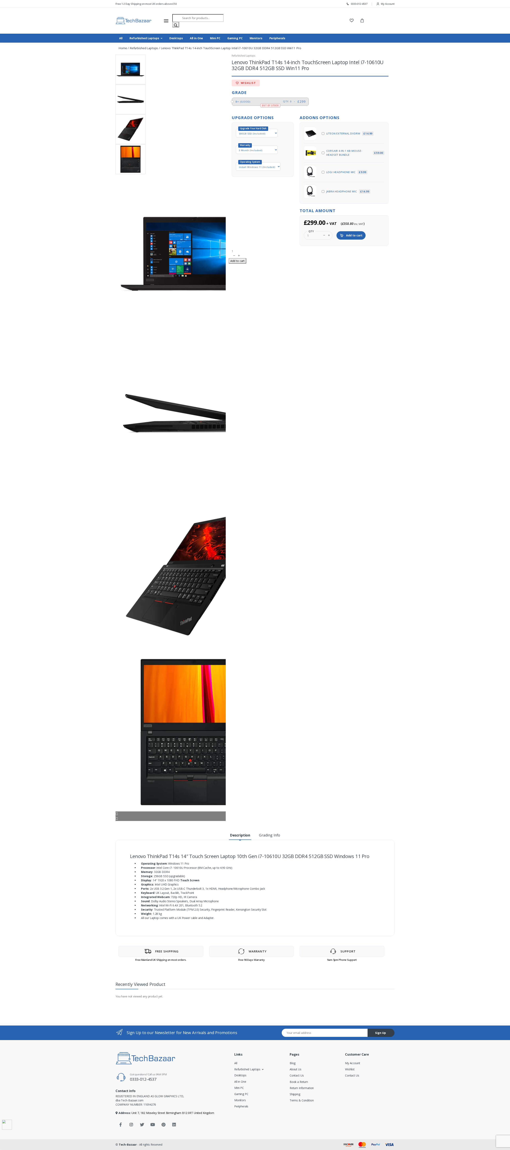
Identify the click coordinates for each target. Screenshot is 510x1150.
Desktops (176, 38)
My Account (387, 4)
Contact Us (297, 1075)
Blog (292, 1063)
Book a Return (299, 1082)
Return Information (302, 1088)
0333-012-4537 (358, 4)
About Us (295, 1069)
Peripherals (277, 38)
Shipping (295, 1094)
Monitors (256, 38)
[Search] (175, 24)
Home (123, 48)
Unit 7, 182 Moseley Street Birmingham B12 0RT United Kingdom (172, 1113)
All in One (196, 38)
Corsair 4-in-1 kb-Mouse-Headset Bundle (354, 153)
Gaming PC (235, 38)
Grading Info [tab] (269, 835)
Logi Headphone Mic (346, 172)
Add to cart (353, 235)
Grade (239, 92)
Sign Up (380, 1033)
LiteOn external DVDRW (349, 133)
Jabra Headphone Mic (347, 191)
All (121, 38)
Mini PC (215, 38)
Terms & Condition (302, 1100)
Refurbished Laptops (144, 38)
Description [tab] (240, 835)
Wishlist (248, 83)
